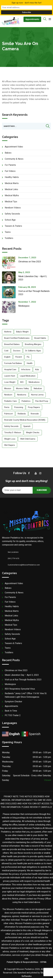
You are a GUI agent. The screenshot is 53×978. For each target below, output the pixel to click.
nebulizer (38, 388)
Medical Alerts (12, 183)
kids (37, 369)
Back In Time (11, 710)
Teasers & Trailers (13, 226)
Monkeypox (23, 306)
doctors (16, 350)
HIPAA (43, 962)
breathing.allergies (33, 344)
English (7, 357)
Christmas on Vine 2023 (29, 261)
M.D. (22, 382)
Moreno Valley (22, 388)
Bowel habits (40, 338)
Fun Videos (10, 171)
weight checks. (33, 432)
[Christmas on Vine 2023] (10, 263)
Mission (7, 388)
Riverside (35, 413)
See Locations (13, 552)
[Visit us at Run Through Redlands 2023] (10, 292)
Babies (8, 152)
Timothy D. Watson (12, 432)
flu (28, 357)
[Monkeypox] (10, 307)
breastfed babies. (12, 344)
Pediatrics (26, 401)
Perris (6, 407)
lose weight (9, 382)
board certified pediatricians (16, 338)
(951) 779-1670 (13, 558)
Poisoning (18, 407)
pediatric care (10, 401)
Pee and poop (41, 401)
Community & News (14, 159)
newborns (21, 394)
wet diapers (9, 445)
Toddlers (9, 238)
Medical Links (11, 189)
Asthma (7, 331)
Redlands (22, 413)
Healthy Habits (12, 177)
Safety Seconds (12, 213)
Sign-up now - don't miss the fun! (26, 2)
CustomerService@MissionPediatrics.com (24, 565)
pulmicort (8, 413)
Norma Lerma (37, 394)
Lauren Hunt (9, 376)
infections (25, 369)
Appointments (32, 19)
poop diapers (34, 407)
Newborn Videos (13, 207)
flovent (18, 357)
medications (34, 382)
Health (29, 363)
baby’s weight (22, 331)
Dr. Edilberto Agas (33, 350)
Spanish (26, 426)
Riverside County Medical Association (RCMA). (25, 420)
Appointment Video (14, 146)
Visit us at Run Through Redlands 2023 (23, 679)
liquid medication (27, 376)
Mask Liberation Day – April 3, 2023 (22, 675)
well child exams (27, 439)
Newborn (8, 394)
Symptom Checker (13, 701)
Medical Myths (12, 195)
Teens (8, 232)
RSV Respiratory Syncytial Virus (20, 688)
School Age (10, 220)
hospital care (10, 369)
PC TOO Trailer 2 (13, 715)
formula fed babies (13, 363)
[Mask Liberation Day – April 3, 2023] (10, 277)
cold (6, 350)
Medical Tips (11, 201)
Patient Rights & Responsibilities (22, 962)
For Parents (10, 165)
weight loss (9, 439)
